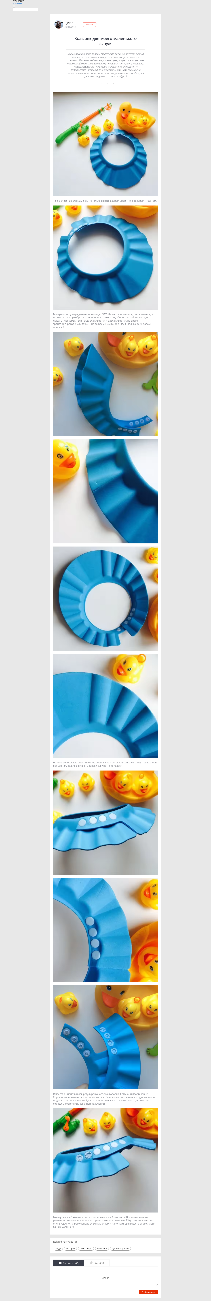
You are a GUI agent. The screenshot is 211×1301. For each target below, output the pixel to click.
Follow (89, 24)
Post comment (148, 1292)
